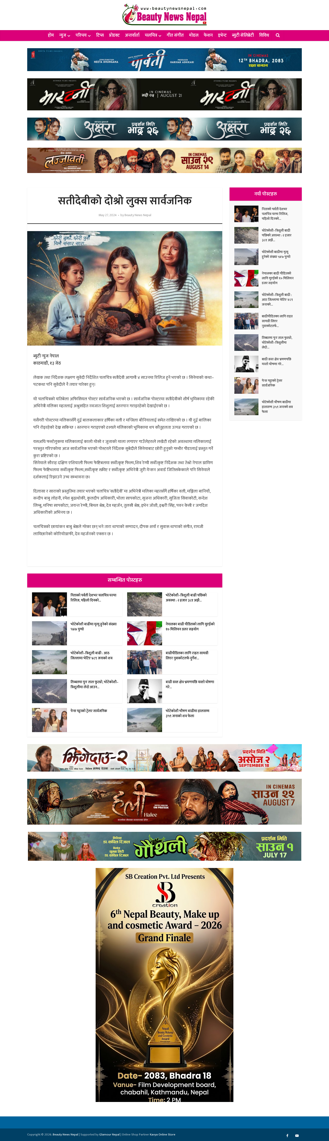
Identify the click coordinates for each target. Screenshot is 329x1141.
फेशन (208, 35)
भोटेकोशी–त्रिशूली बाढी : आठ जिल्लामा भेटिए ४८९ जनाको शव (91, 655)
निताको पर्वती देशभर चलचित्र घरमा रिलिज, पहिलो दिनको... (93, 597)
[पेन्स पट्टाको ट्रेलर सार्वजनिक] (248, 385)
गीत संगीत (175, 35)
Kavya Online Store (162, 1134)
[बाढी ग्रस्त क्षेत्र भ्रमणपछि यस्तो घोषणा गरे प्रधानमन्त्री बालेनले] (248, 364)
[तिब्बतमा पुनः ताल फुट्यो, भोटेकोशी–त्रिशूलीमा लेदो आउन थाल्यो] (248, 342)
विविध (264, 35)
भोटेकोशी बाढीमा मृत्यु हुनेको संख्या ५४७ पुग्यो (94, 626)
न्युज (62, 35)
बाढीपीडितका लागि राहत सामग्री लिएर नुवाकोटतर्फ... (277, 321)
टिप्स (100, 35)
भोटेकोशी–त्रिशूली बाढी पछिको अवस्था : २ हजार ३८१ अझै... (186, 597)
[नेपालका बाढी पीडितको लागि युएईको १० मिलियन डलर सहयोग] (248, 278)
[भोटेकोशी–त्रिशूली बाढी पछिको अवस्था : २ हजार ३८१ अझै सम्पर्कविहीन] (248, 235)
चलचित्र (151, 35)
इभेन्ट (222, 35)
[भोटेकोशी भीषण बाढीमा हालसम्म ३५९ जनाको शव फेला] (248, 407)
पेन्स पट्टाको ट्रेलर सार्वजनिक (89, 711)
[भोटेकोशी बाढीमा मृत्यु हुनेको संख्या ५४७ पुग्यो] (248, 256)
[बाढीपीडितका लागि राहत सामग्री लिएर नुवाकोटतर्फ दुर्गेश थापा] (248, 321)
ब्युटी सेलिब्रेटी (243, 35)
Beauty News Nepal (138, 215)
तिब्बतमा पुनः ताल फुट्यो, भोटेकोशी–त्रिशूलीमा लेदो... (277, 342)
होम (51, 35)
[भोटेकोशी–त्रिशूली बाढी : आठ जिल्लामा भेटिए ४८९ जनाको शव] (248, 299)
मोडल (193, 35)
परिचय (81, 35)
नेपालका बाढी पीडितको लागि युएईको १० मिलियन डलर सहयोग (190, 626)
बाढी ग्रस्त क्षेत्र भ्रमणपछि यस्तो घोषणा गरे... (190, 684)
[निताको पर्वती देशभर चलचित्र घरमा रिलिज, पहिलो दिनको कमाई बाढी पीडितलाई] (248, 214)
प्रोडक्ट (114, 35)
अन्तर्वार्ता (132, 35)
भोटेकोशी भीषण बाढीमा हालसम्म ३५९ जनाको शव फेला (187, 713)
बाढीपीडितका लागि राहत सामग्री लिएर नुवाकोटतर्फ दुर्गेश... (187, 655)
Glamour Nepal (109, 1134)
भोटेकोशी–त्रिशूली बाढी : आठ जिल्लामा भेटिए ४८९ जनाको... (277, 299)
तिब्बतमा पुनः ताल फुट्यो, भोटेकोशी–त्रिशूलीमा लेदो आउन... (94, 684)
